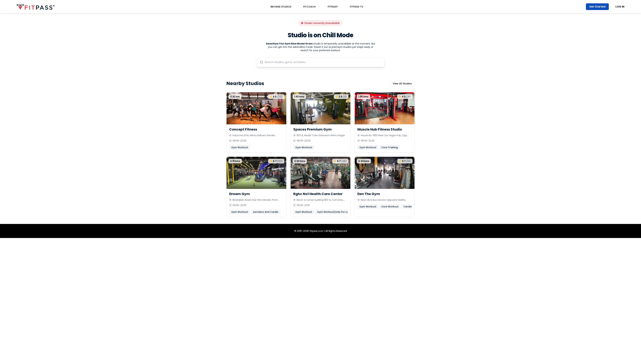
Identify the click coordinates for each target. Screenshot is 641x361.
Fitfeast (333, 6)
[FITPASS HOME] (36, 7)
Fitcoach (309, 6)
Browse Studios (281, 6)
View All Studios (402, 83)
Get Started (597, 7)
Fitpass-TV (356, 6)
